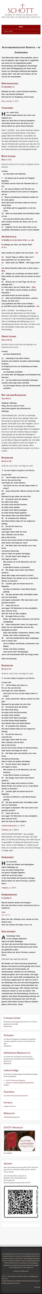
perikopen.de (7, 1046)
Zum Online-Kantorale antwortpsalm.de (16, 1096)
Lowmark (17, 1283)
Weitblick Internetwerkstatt (24, 1281)
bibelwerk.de (7, 1063)
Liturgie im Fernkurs (10, 1106)
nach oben (37, 1287)
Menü (21, 27)
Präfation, (5, 888)
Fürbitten (5, 830)
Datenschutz (25, 1271)
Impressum (16, 1271)
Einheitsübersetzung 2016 (12, 1117)
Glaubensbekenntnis (9, 826)
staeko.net (30, 1267)
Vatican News (8, 1026)
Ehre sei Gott (7, 101)
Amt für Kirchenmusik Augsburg (15, 1080)
